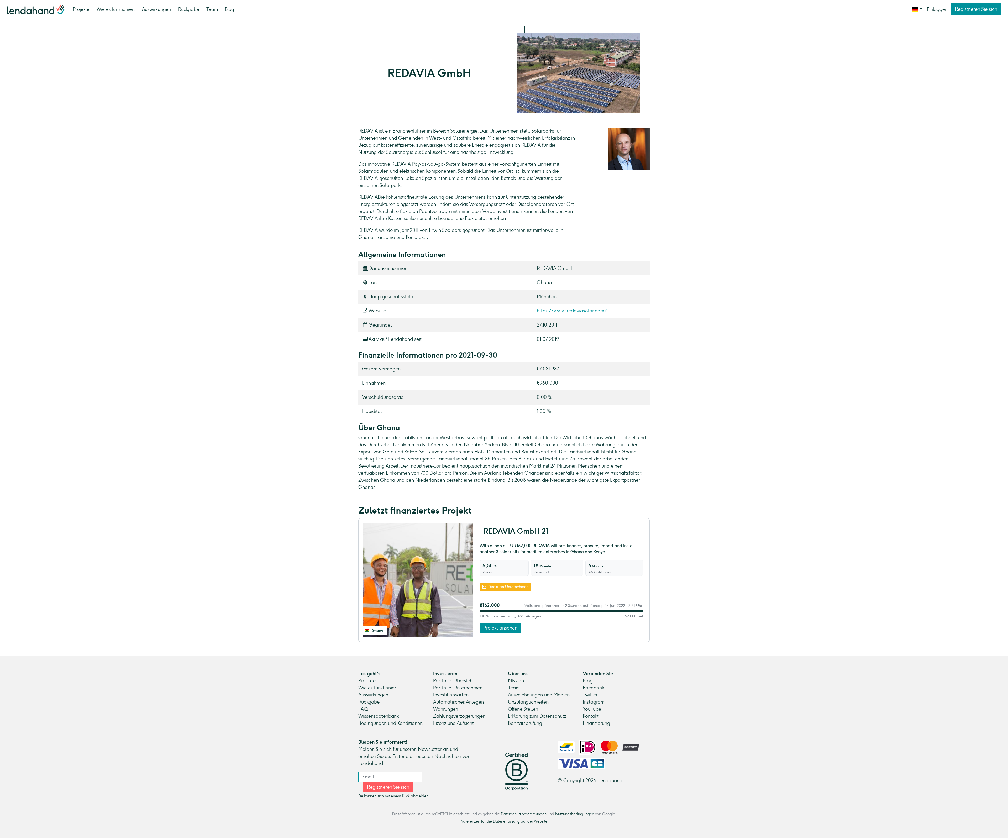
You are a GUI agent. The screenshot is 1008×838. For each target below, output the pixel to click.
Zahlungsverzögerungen (459, 716)
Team (212, 9)
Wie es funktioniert (116, 9)
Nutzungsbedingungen (574, 814)
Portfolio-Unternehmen (457, 688)
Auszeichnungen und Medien (539, 695)
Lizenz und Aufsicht (453, 723)
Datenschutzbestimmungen (524, 814)
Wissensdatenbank (378, 716)
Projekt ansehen (500, 628)
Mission (516, 681)
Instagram (594, 702)
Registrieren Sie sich (976, 9)
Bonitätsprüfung (525, 723)
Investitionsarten (451, 695)
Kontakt (591, 716)
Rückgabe (188, 9)
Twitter (590, 695)
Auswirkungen (156, 9)
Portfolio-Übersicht (453, 681)
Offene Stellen (523, 709)
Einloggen (937, 9)
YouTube (592, 709)
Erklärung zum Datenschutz (537, 716)
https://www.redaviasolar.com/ (572, 311)
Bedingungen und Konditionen (390, 723)
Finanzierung (596, 723)
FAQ (363, 709)
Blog (229, 9)
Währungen (445, 709)
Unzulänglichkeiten (528, 702)
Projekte (81, 9)
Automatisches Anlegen (458, 702)
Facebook (593, 688)
